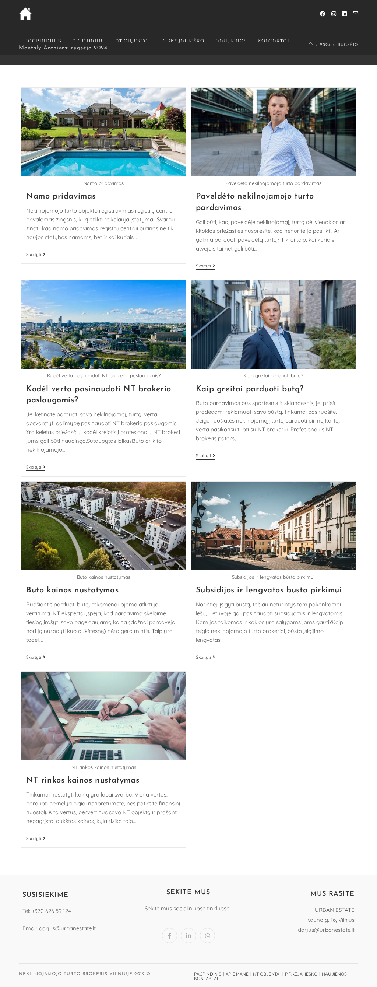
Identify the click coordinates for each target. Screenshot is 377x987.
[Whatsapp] (207, 936)
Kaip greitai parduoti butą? (250, 389)
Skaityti (35, 254)
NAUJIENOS (334, 974)
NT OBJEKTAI (267, 974)
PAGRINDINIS (207, 974)
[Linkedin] (188, 936)
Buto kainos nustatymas (72, 590)
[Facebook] (169, 936)
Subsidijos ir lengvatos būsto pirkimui (269, 590)
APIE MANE (237, 974)
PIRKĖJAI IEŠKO (301, 974)
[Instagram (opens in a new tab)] (333, 14)
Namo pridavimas (61, 196)
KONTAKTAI (206, 978)
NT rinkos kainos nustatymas (82, 780)
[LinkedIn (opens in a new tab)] (344, 14)
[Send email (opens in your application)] (355, 14)
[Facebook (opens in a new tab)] (322, 14)
